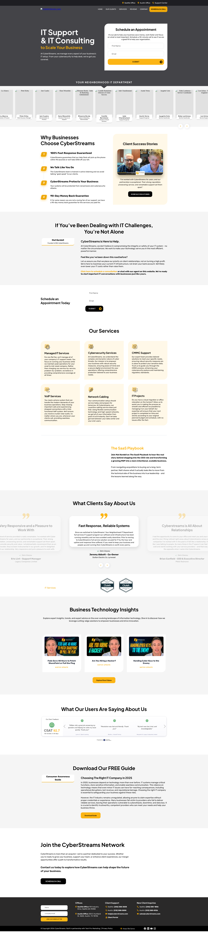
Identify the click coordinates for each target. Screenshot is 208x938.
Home (100, 9)
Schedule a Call (158, 9)
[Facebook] (145, 933)
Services (123, 9)
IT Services (50, 592)
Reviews (133, 9)
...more (61, 671)
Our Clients (111, 9)
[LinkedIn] (148, 933)
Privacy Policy (107, 933)
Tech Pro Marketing (92, 933)
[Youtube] (151, 933)
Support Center (161, 3)
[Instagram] (154, 933)
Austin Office (145, 3)
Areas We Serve (129, 933)
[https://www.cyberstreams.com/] (51, 9)
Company (144, 9)
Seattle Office (129, 3)
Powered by (100, 744)
